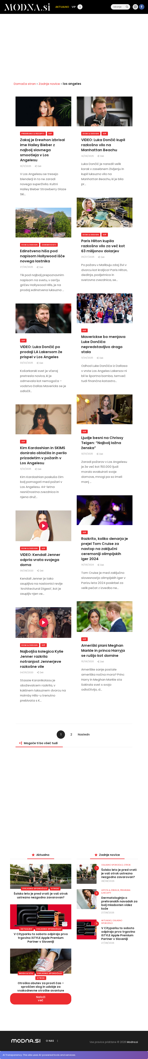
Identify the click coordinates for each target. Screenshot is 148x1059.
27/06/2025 (27, 266)
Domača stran (25, 84)
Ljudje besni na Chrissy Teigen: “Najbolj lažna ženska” (102, 442)
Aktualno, (106, 920)
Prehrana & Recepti (32, 133)
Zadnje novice (49, 84)
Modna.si (132, 1042)
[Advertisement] (74, 50)
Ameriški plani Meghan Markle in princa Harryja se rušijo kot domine (103, 650)
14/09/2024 (87, 564)
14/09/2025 (87, 156)
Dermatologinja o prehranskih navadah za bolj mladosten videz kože (119, 903)
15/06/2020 (87, 661)
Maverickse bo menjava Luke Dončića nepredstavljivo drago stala (103, 344)
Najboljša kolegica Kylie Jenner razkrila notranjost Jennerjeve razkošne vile (41, 659)
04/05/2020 (27, 672)
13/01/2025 (87, 453)
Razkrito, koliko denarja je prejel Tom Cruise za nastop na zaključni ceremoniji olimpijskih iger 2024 (104, 548)
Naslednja (84, 735)
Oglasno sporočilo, (112, 864)
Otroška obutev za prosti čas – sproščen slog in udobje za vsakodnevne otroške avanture (40, 987)
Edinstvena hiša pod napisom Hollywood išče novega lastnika (42, 256)
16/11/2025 (26, 166)
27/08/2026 (107, 912)
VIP (50, 133)
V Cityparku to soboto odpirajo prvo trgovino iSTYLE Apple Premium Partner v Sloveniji (41, 938)
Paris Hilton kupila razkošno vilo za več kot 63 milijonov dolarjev (103, 246)
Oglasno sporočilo (34, 888)
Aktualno (26, 929)
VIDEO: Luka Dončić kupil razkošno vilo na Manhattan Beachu (103, 144)
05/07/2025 (88, 256)
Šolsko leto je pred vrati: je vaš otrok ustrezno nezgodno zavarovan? (41, 895)
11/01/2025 (26, 468)
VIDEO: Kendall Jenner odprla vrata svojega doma (40, 559)
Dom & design (91, 133)
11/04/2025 (87, 357)
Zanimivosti (49, 244)
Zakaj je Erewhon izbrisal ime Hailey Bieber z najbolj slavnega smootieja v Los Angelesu (42, 150)
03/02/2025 (27, 362)
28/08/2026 (107, 881)
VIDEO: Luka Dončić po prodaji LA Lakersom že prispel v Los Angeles (41, 351)
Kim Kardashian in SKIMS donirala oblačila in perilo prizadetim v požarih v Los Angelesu (43, 455)
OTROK (55, 888)
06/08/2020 (27, 570)
